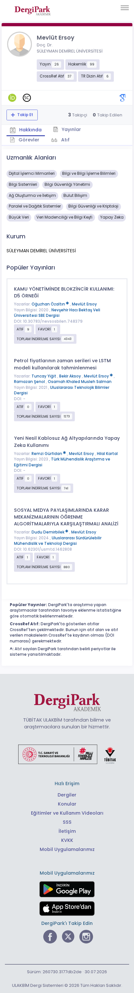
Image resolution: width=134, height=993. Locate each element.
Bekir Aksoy (70, 376)
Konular (67, 804)
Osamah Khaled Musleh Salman (80, 381)
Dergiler (67, 795)
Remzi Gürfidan (47, 453)
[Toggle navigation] (124, 8)
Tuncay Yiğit (44, 376)
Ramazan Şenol (30, 381)
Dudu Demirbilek (48, 532)
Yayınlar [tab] (70, 129)
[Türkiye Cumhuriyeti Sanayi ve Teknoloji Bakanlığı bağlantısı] (67, 754)
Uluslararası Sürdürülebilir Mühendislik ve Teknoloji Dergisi (57, 540)
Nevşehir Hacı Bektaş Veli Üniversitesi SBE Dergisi (57, 312)
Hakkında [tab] (30, 129)
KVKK (67, 840)
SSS (67, 822)
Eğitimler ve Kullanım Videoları (67, 813)
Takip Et (24, 114)
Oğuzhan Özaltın (49, 304)
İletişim (67, 831)
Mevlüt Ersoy (84, 304)
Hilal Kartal (107, 453)
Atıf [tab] (65, 140)
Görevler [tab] (28, 140)
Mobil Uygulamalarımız (67, 849)
